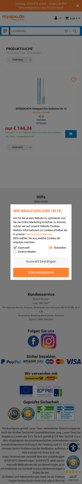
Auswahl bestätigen (41, 261)
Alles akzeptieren (41, 272)
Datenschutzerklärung (38, 234)
